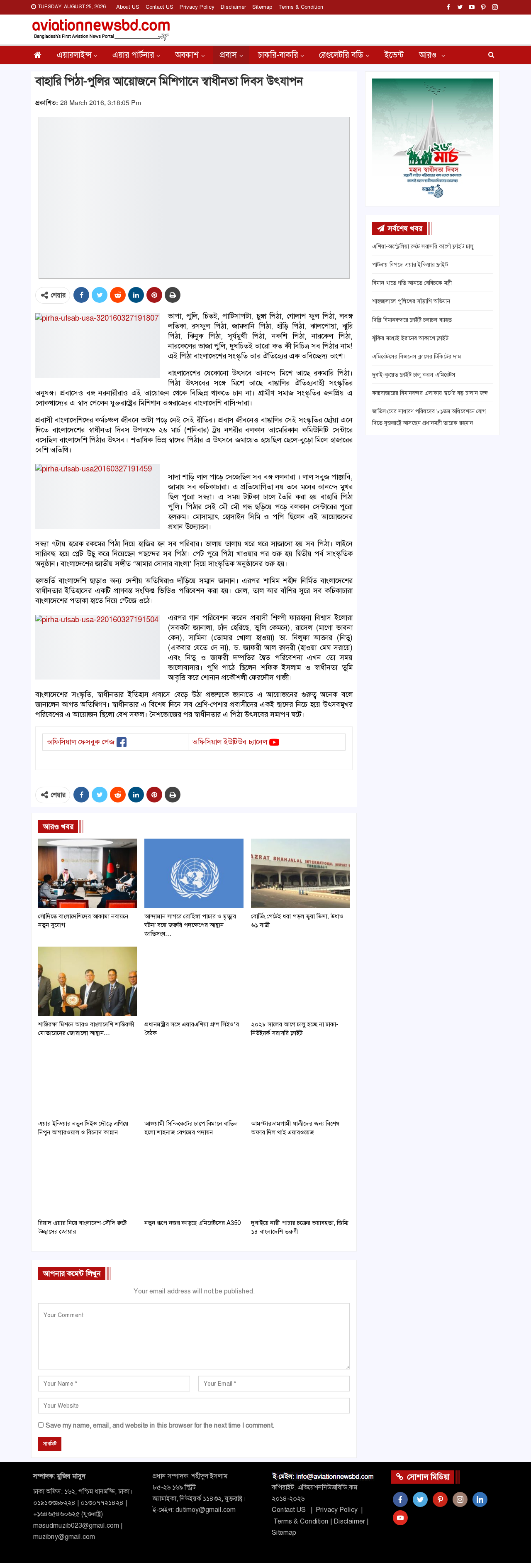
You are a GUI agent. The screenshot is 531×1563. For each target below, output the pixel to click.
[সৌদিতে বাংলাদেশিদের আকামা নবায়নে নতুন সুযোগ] (87, 873)
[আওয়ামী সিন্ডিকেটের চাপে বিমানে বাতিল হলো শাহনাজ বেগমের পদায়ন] (193, 1080)
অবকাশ (187, 54)
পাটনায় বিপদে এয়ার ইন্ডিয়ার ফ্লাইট (410, 264)
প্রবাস (228, 54)
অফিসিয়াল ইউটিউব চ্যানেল (229, 742)
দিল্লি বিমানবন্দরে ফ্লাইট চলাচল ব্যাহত (412, 320)
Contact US (159, 6)
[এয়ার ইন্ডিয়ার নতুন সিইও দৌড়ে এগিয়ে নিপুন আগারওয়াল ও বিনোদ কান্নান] (87, 1080)
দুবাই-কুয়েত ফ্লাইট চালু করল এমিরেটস (413, 374)
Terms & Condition (300, 6)
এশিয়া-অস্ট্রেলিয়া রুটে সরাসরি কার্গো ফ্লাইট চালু (423, 246)
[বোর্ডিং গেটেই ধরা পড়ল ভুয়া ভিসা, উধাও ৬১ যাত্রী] (300, 873)
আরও (429, 54)
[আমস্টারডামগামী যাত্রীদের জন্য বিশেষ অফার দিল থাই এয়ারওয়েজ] (300, 1080)
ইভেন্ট (394, 54)
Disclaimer (233, 6)
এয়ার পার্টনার (133, 54)
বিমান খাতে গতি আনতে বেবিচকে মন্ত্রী (412, 283)
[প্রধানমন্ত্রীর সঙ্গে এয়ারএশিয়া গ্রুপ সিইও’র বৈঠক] (193, 981)
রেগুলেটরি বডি (341, 54)
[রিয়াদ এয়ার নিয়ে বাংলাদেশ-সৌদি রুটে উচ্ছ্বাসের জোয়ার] (87, 1180)
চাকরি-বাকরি (278, 54)
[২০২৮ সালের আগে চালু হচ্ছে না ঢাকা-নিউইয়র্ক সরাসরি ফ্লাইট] (300, 981)
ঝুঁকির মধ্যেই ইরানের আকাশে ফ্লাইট (410, 338)
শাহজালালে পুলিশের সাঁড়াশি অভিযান (411, 301)
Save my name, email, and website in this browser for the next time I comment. (160, 1425)
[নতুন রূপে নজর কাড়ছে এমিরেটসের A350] (193, 1180)
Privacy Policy (197, 6)
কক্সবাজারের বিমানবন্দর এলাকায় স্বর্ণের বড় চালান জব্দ (429, 393)
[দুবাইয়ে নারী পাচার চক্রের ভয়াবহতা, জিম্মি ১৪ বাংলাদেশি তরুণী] (300, 1180)
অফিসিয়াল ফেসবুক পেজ (80, 742)
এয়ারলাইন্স (74, 54)
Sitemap (262, 6)
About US (127, 6)
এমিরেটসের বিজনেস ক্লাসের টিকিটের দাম (416, 356)
